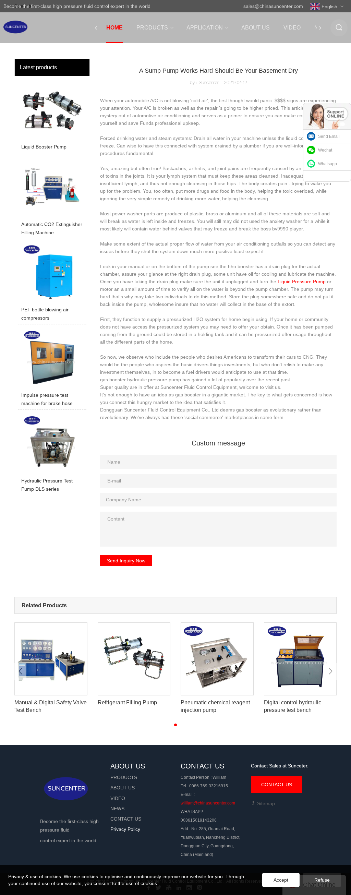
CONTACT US (276, 784)
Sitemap (265, 803)
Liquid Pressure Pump (302, 281)
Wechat (325, 150)
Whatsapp (327, 164)
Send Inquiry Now (126, 560)
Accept (281, 880)
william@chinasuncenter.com (208, 803)
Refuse (322, 880)
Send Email (329, 136)
